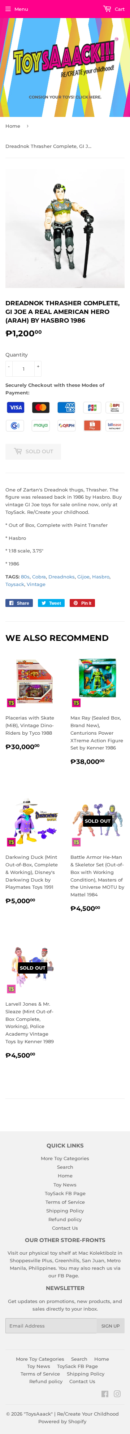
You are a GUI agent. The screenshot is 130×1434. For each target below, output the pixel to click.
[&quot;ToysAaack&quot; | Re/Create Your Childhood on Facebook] (105, 1395)
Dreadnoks (61, 577)
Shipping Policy (65, 1211)
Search (65, 1167)
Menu (21, 9)
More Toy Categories (65, 1158)
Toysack (14, 584)
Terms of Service (65, 1202)
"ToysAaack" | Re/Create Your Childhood (71, 1414)
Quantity (16, 354)
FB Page (68, 1275)
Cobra (39, 577)
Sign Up (110, 1326)
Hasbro (100, 577)
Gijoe (83, 577)
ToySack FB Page (65, 1193)
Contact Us (65, 1228)
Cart (119, 9)
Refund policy (65, 1219)
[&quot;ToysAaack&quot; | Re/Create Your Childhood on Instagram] (117, 1395)
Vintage (36, 584)
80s (25, 577)
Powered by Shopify (62, 1421)
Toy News (65, 1185)
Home (12, 126)
